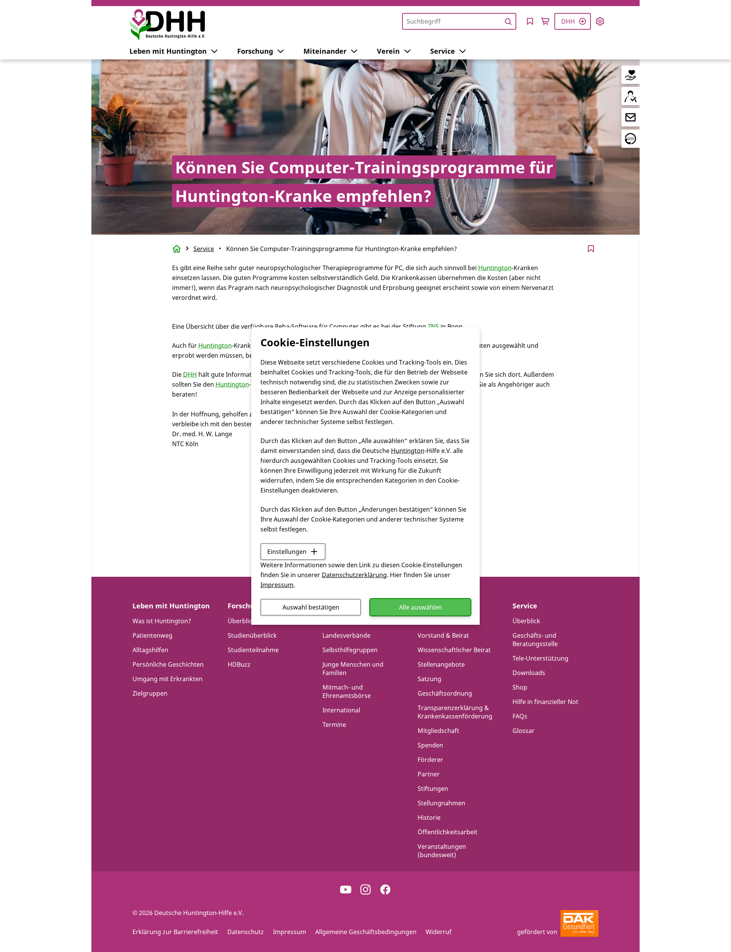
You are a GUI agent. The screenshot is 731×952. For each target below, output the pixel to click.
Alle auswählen (420, 607)
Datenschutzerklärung (354, 575)
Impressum (277, 585)
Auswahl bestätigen (311, 607)
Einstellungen (286, 551)
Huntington (408, 450)
